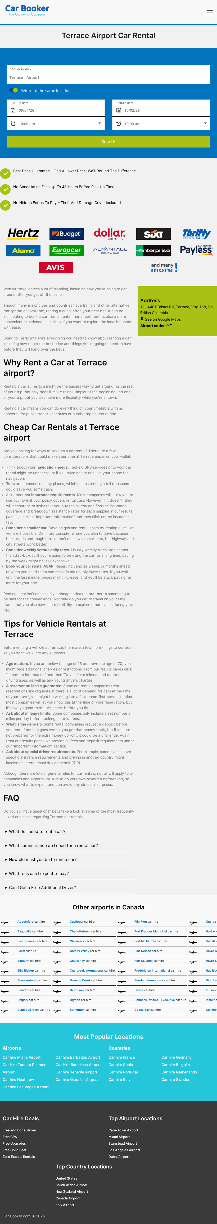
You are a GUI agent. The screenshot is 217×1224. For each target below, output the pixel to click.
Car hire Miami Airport (21, 1057)
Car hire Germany (176, 1057)
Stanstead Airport (122, 1143)
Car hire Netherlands (179, 1072)
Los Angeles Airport (124, 1150)
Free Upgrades (14, 1143)
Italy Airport (65, 1205)
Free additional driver (19, 1130)
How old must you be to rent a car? (43, 859)
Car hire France (121, 1057)
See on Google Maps (163, 319)
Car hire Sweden (175, 1079)
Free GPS (10, 1137)
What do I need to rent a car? (37, 831)
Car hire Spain (120, 1064)
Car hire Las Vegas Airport (26, 1087)
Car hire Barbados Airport (78, 1057)
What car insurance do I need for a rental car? (53, 845)
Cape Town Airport (123, 1130)
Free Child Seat (14, 1150)
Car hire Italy (119, 1079)
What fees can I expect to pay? (39, 873)
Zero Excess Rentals (19, 1157)
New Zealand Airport (72, 1192)
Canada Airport (68, 1198)
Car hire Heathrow (18, 1079)
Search (108, 142)
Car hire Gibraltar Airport (77, 1079)
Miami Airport (119, 1137)
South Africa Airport (72, 1185)
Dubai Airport (119, 1157)
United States (66, 1178)
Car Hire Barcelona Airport (78, 1064)
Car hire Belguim (175, 1064)
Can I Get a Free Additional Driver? (42, 887)
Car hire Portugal (123, 1072)
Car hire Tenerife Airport (76, 1072)
